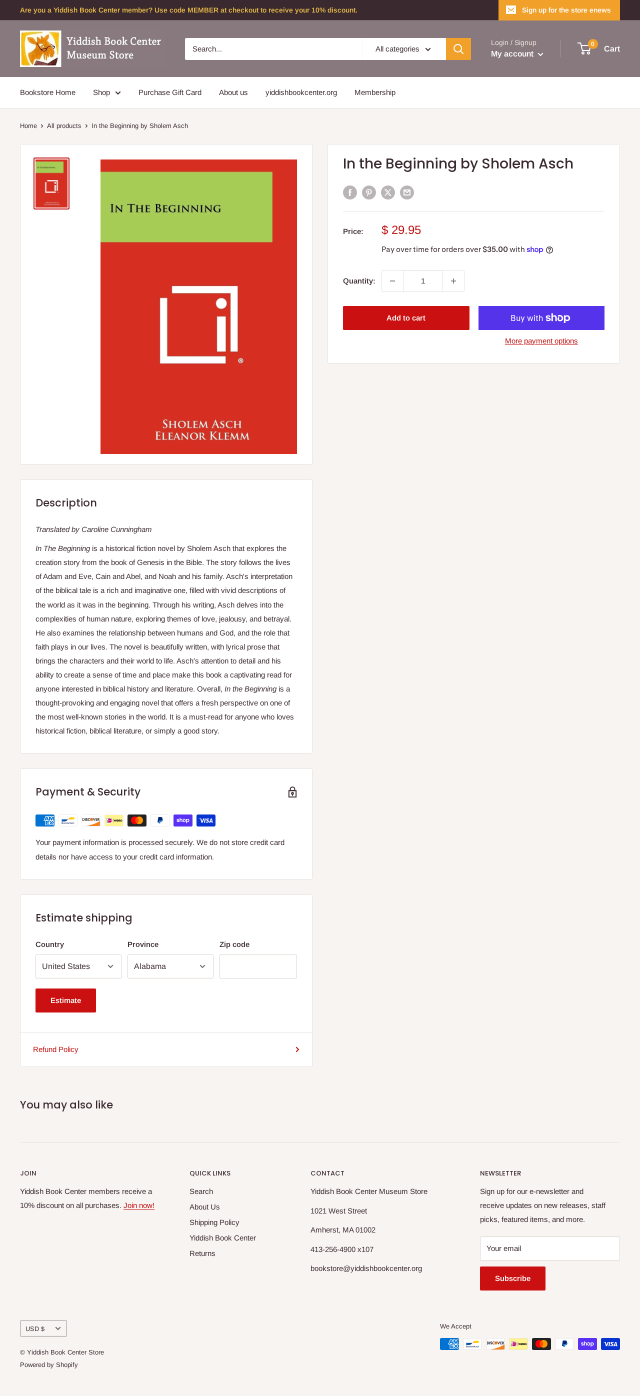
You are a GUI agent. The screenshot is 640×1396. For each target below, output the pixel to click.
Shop (101, 92)
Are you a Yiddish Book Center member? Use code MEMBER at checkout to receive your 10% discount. (189, 10)
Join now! (139, 1205)
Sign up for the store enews (566, 10)
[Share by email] (407, 192)
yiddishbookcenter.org (301, 92)
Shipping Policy (215, 1222)
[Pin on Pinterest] (369, 192)
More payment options (541, 340)
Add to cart (406, 318)
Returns (203, 1253)
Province (143, 944)
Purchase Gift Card (170, 92)
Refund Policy (55, 1049)
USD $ (35, 1328)
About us (233, 92)
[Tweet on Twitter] (388, 192)
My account (513, 54)
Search (201, 1191)
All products (64, 126)
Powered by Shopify (49, 1364)
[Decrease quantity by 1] (392, 281)
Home (28, 126)
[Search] (458, 49)
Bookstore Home (48, 92)
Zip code (235, 944)
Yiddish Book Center (223, 1238)
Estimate (65, 1000)
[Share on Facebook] (350, 192)
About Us (205, 1206)
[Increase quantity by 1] (453, 281)
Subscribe (512, 1278)
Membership (375, 92)
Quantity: (359, 280)
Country (50, 944)
